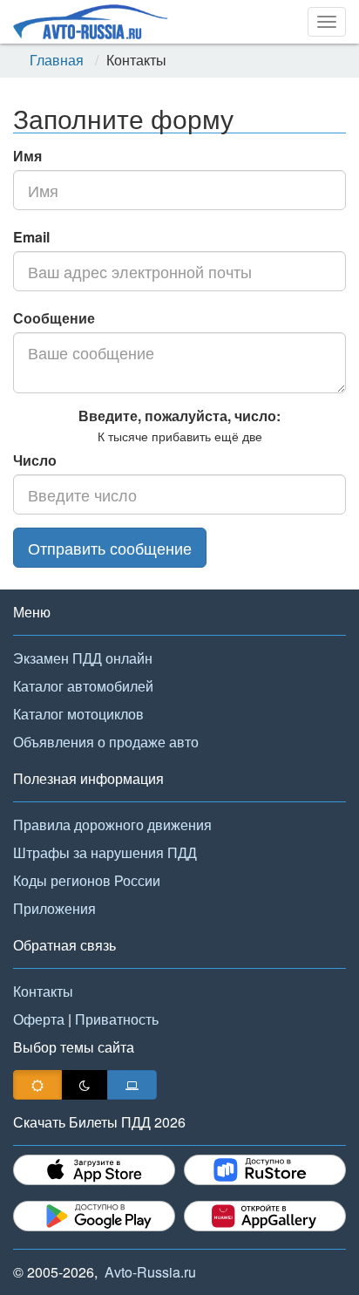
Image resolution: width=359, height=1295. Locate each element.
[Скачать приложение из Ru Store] (265, 1170)
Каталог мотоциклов (78, 714)
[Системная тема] (132, 1085)
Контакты (43, 991)
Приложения (54, 908)
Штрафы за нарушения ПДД (105, 852)
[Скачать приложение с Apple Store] (94, 1170)
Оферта (38, 1019)
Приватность (117, 1019)
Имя (27, 156)
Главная (57, 60)
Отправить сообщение (110, 547)
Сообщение (54, 318)
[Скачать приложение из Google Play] (94, 1216)
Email (31, 237)
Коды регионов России (86, 880)
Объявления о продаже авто (106, 742)
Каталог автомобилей (83, 686)
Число (35, 460)
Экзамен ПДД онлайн (82, 658)
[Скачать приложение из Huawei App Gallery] (265, 1216)
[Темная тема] (84, 1085)
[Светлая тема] (37, 1085)
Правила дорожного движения (112, 824)
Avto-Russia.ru (150, 1272)
